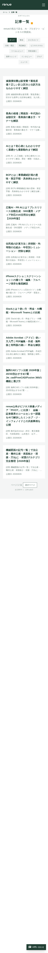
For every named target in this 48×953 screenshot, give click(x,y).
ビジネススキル (37, 46)
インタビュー (26, 57)
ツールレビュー (17, 51)
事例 (21, 40)
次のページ (30, 485)
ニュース (24, 62)
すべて (12, 40)
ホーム (5, 12)
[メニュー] (43, 4)
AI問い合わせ (36, 947)
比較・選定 (9, 46)
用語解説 (22, 46)
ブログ (39, 57)
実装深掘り (32, 51)
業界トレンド (11, 57)
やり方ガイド (33, 40)
